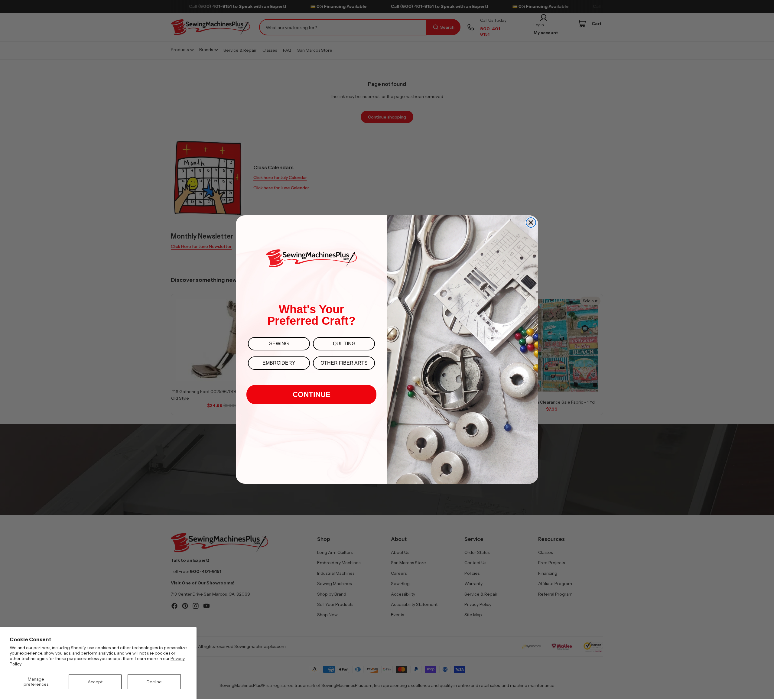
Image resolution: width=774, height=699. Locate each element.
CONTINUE (311, 394)
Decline (154, 681)
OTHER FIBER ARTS (344, 363)
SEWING (279, 343)
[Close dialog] (531, 222)
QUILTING (344, 343)
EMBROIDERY (278, 363)
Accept (95, 681)
